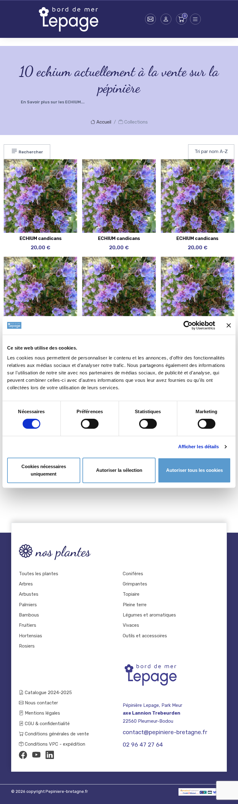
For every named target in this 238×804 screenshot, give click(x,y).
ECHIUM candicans (41, 238)
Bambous (29, 615)
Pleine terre (135, 605)
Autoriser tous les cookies (194, 470)
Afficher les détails (198, 446)
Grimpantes (135, 584)
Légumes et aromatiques (149, 615)
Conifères (133, 573)
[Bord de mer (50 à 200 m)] (60, 170)
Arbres (26, 584)
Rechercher (30, 152)
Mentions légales (42, 713)
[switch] (90, 424)
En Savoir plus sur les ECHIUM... (53, 102)
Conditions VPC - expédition (54, 744)
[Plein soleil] (60, 201)
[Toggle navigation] (195, 19)
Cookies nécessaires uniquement (43, 470)
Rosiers (27, 646)
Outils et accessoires (145, 636)
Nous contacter (41, 703)
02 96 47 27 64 (143, 744)
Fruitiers (27, 625)
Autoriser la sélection (119, 470)
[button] (166, 19)
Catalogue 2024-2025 (48, 692)
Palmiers (28, 605)
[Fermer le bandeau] (229, 325)
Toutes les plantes (38, 573)
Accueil (103, 122)
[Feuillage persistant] (60, 185)
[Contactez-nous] (150, 19)
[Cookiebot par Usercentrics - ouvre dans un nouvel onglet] (188, 325)
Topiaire (131, 594)
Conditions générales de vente (56, 734)
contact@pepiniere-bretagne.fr (165, 732)
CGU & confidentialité (47, 723)
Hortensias (30, 636)
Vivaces (131, 625)
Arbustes (28, 594)
